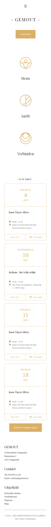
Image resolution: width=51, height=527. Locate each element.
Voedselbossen (10, 497)
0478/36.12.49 (14, 475)
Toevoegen (37, 237)
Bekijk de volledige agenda (25, 427)
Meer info (15, 237)
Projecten (8, 500)
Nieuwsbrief (25, 34)
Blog (6, 504)
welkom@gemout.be (19, 478)
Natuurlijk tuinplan (12, 493)
